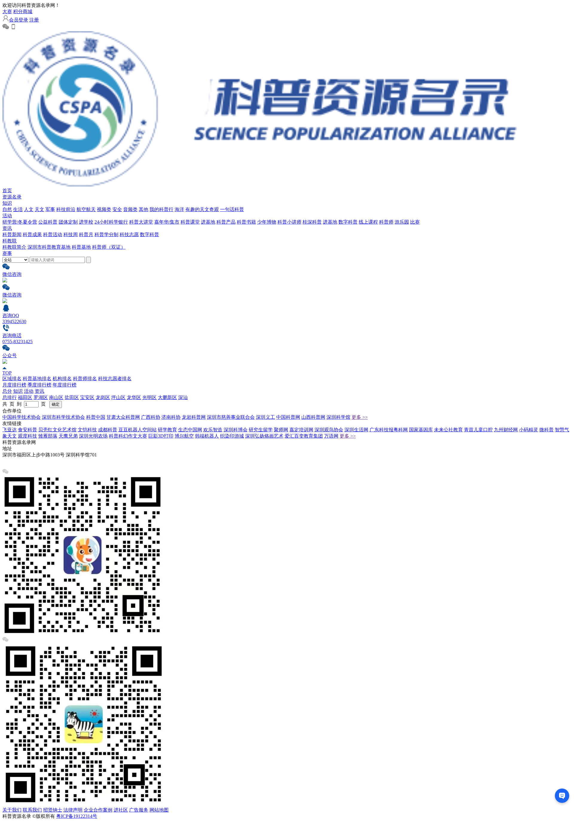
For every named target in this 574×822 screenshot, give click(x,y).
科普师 (386, 221)
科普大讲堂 (141, 221)
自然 (7, 209)
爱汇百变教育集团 (304, 435)
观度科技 (27, 435)
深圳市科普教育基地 (49, 247)
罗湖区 (40, 397)
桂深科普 (312, 221)
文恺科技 (87, 429)
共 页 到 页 (25, 404)
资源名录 (12, 196)
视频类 (104, 209)
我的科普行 (161, 209)
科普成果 (32, 234)
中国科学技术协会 (21, 417)
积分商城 (22, 11)
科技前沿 (65, 209)
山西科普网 (313, 417)
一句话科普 (232, 209)
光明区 (149, 397)
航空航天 (86, 209)
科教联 (9, 240)
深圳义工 (265, 417)
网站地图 (159, 809)
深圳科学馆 (338, 417)
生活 (18, 209)
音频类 (130, 209)
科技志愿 (129, 234)
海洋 (179, 209)
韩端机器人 (207, 435)
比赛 (415, 221)
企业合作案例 (98, 809)
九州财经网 (506, 429)
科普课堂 (190, 221)
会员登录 (18, 19)
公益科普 (47, 221)
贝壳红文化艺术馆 (57, 429)
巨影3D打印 (160, 435)
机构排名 (62, 378)
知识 (7, 203)
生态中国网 (190, 429)
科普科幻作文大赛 (128, 435)
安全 (117, 209)
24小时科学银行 (111, 221)
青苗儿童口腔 (478, 429)
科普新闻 (12, 234)
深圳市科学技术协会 (63, 417)
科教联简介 (14, 247)
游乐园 (402, 221)
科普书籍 (246, 221)
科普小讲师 (289, 221)
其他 (143, 209)
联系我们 (32, 809)
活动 (7, 215)
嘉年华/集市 (166, 221)
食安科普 (27, 429)
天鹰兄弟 (68, 435)
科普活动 (52, 234)
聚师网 (281, 429)
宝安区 (87, 397)
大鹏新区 (167, 397)
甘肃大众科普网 (123, 417)
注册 (34, 19)
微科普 (546, 429)
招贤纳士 (52, 809)
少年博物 (266, 221)
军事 (50, 209)
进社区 (121, 809)
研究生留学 (261, 429)
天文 (39, 209)
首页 (7, 190)
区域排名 (12, 378)
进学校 (86, 221)
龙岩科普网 (194, 417)
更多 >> (360, 417)
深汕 (183, 397)
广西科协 (150, 417)
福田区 (25, 397)
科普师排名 (85, 378)
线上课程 (368, 221)
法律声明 (73, 809)
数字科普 (348, 221)
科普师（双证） (109, 247)
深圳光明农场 (93, 435)
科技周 (70, 234)
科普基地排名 (37, 378)
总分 (7, 391)
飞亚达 (9, 429)
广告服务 (138, 809)
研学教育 (167, 429)
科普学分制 (106, 234)
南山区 (56, 397)
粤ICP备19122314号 (76, 816)
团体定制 (68, 221)
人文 (28, 209)
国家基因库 (421, 429)
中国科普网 (288, 417)
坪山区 (118, 397)
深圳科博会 (236, 429)
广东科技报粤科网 (389, 429)
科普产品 (226, 221)
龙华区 (134, 397)
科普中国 (95, 417)
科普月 (86, 234)
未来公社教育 (448, 429)
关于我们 (12, 809)
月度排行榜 (14, 384)
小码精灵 (528, 429)
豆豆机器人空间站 (137, 429)
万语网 (331, 435)
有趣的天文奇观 (202, 209)
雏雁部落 (47, 435)
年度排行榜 (65, 384)
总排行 (9, 397)
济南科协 (171, 417)
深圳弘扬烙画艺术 (264, 435)
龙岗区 (103, 397)
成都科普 (107, 429)
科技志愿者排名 (115, 378)
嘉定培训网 (301, 429)
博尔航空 (184, 435)
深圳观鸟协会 (329, 429)
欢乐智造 (212, 429)
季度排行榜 (39, 384)
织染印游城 (232, 435)
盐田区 (72, 397)
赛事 (7, 253)
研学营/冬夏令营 (19, 221)
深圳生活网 (356, 429)
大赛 (7, 11)
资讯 (7, 228)
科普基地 (81, 247)
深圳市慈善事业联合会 (231, 417)
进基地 (208, 221)
